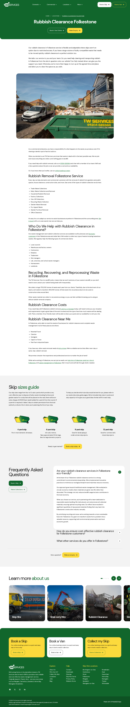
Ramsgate (105, 679)
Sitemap (68, 674)
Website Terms (71, 681)
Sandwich (86, 681)
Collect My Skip (54, 674)
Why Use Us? (54, 672)
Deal (103, 672)
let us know (62, 348)
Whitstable (105, 683)
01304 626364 (65, 163)
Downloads (69, 672)
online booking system (62, 171)
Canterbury (86, 672)
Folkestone (86, 677)
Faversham (105, 674)
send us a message (67, 309)
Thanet (104, 681)
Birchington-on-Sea (89, 670)
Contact (68, 670)
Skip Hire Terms (71, 677)
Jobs (51, 679)
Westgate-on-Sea (88, 683)
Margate (85, 679)
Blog (51, 681)
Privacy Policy (70, 679)
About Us (52, 670)
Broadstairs (105, 670)
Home (47, 16)
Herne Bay (105, 677)
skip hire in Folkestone (75, 360)
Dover (85, 674)
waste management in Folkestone (50, 363)
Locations (55, 16)
